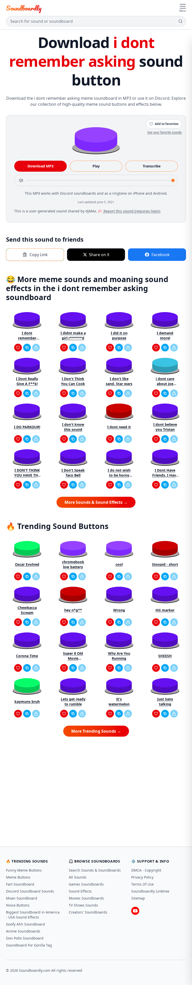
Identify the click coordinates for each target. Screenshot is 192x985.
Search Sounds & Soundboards (95, 870)
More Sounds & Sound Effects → (96, 502)
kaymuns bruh (27, 701)
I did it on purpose (119, 335)
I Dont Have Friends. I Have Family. (165, 473)
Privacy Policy (142, 877)
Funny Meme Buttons (24, 870)
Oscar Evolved (27, 564)
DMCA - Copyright (146, 870)
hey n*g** (73, 610)
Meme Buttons (18, 877)
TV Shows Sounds (83, 905)
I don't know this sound (73, 427)
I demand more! (165, 335)
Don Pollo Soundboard (25, 938)
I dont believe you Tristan (165, 427)
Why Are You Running (119, 656)
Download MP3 (41, 166)
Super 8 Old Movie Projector (73, 656)
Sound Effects (80, 891)
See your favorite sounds (164, 132)
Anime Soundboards (23, 931)
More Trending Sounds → (96, 731)
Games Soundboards (86, 884)
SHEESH (165, 655)
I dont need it (119, 427)
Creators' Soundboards (88, 912)
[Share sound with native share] (36, 348)
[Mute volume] (21, 180)
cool (119, 564)
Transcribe (151, 166)
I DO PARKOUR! (27, 427)
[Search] (180, 21)
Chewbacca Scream (27, 610)
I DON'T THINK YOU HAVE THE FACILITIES (27, 473)
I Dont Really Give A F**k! (27, 381)
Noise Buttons (18, 905)
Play (96, 166)
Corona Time (27, 655)
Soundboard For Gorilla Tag (29, 945)
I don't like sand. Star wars (119, 381)
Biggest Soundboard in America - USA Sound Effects (33, 915)
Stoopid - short (165, 564)
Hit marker (165, 610)
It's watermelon (119, 701)
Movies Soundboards (86, 898)
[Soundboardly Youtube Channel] (135, 911)
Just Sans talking (165, 701)
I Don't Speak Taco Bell (73, 473)
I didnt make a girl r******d (73, 335)
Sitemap (138, 898)
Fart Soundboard (20, 884)
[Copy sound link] (27, 348)
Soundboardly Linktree (150, 891)
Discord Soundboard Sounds (30, 891)
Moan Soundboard (21, 898)
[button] (96, 139)
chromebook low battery (73, 564)
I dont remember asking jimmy (27, 336)
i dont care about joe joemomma (165, 381)
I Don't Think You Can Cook (73, 381)
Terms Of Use (142, 884)
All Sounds (77, 877)
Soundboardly (24, 8)
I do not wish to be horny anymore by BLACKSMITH (119, 473)
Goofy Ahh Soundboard (25, 924)
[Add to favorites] (18, 348)
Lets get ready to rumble (73, 701)
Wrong (119, 610)
